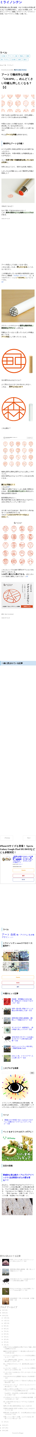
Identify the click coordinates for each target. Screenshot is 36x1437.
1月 (5, 1422)
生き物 (13, 59)
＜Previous (7, 838)
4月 (5, 1339)
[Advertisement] (18, 33)
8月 (5, 1328)
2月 (5, 1345)
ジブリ (11, 937)
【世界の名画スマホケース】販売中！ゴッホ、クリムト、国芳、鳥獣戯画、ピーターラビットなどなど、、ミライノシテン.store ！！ (23, 859)
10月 (5, 1323)
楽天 (23, 875)
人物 (15, 56)
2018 (3, 1425)
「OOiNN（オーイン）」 (20, 275)
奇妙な (22, 56)
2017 (3, 1428)
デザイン (5, 937)
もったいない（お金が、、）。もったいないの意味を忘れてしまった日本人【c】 (19, 1368)
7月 (5, 1331)
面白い (25, 59)
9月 (5, 1326)
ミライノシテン (11, 2)
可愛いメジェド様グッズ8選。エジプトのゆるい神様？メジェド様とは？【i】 (18, 1417)
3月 (5, 1342)
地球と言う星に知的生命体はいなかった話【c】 (17, 1406)
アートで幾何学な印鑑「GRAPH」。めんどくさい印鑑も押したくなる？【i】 (19, 1360)
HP (2, 282)
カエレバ (20, 864)
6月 (5, 1334)
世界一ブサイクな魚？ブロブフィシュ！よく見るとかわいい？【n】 (22, 1260)
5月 (5, 1337)
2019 (3, 1315)
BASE (23, 879)
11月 (5, 1320)
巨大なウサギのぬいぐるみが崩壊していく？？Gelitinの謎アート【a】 (22, 1289)
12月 (5, 1318)
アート (10, 56)
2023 (3, 1310)
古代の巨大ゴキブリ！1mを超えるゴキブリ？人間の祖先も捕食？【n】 (23, 1038)
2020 (3, 1313)
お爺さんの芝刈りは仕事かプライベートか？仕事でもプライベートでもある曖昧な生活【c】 (19, 1389)
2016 (3, 1430)
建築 (27, 56)
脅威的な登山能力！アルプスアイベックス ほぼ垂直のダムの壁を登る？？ (18, 1177)
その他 (3, 56)
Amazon (23, 870)
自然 (19, 59)
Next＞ (29, 838)
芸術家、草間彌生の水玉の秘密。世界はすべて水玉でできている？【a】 (22, 1001)
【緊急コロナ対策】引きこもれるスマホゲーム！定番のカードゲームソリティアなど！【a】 (18, 1121)
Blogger (21, 1433)
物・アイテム (5, 59)
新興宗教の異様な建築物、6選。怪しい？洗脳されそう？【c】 (22, 1270)
